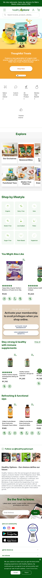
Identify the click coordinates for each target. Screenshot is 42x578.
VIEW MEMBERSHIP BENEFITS (21, 333)
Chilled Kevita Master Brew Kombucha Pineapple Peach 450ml (9, 423)
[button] (4, 10)
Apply (35, 512)
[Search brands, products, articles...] (5, 14)
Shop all (37, 342)
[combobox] (21, 15)
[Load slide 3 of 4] (22, 75)
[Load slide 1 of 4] (18, 75)
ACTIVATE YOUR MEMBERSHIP (21, 326)
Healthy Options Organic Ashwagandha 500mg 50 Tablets (10, 376)
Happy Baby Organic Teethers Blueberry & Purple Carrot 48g (11, 289)
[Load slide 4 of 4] (24, 75)
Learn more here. (32, 568)
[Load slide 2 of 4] (20, 75)
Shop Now (21, 69)
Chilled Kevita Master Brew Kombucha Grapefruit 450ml (26, 423)
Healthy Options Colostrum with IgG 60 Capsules (26, 373)
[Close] (40, 560)
